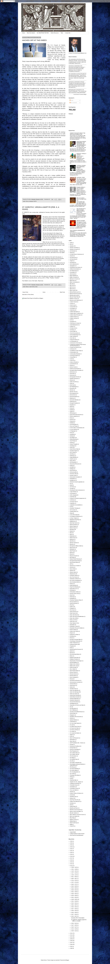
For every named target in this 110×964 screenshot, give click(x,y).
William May (72, 821)
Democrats (72, 375)
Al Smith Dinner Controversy (76, 254)
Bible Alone (72, 280)
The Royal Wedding (74, 768)
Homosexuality (73, 472)
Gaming (71, 436)
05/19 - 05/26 (74, 895)
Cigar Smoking (73, 336)
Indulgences (72, 480)
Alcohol (71, 255)
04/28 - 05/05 (74, 899)
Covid (71, 358)
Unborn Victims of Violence (76, 793)
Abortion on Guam (74, 249)
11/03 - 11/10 (74, 874)
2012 (71, 933)
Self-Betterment (73, 703)
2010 (71, 937)
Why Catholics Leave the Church (77, 814)
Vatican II (72, 798)
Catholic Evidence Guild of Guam (77, 833)
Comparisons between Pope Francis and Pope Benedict (78, 345)
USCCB (34, 201)
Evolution (72, 404)
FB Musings (72, 413)
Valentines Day (73, 796)
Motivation (72, 549)
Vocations (72, 803)
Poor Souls (72, 610)
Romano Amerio (73, 674)
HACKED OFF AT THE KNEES (34, 40)
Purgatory (72, 646)
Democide (72, 373)
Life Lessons (72, 509)
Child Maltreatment (74, 324)
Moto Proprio (73, 550)
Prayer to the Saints (74, 631)
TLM (71, 778)
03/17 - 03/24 (74, 908)
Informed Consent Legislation (76, 481)
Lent (71, 506)
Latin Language (73, 495)
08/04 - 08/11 (74, 878)
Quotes (71, 651)
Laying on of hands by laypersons (77, 498)
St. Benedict (72, 721)
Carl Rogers (72, 308)
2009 (71, 938)
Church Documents (74, 333)
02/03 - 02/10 (74, 923)
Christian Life (73, 328)
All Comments (74, 102)
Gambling (72, 434)
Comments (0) (47, 199)
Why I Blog (72, 817)
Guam (71, 447)
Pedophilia (72, 598)
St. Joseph (72, 731)
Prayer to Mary (73, 629)
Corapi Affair (72, 357)
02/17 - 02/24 (74, 914)
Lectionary (72, 500)
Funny (71, 432)
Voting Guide (73, 806)
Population (72, 624)
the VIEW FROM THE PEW (43, 32)
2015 (71, 861)
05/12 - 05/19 (74, 897)
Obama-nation (73, 572)
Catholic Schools (73, 318)
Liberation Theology (74, 508)
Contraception (73, 352)
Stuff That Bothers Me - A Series (77, 742)
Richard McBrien (73, 662)
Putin (71, 647)
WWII (71, 824)
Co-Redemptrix (73, 341)
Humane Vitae (73, 475)
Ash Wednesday (73, 270)
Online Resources (55, 32)
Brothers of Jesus (73, 298)
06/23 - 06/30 (74, 886)
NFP (71, 564)
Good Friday (72, 440)
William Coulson (73, 819)
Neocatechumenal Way (75, 560)
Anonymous (71, 65)
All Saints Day (73, 257)
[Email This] (54, 199)
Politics (71, 606)
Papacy (71, 583)
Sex (71, 706)
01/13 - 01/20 (74, 929)
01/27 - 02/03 (74, 925)
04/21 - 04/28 (74, 901)
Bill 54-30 (72, 288)
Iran (71, 483)
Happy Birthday (73, 457)
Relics (71, 656)
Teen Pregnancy (73, 751)
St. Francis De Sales (74, 728)
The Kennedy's (73, 756)
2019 (71, 854)
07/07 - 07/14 (74, 882)
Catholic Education (74, 311)
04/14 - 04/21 (74, 903)
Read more (40, 280)
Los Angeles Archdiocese (75, 516)
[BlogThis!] (56, 199)
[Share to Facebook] (59, 199)
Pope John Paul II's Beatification (77, 616)
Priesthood (72, 636)
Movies (71, 552)
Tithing (71, 776)
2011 (71, 935)
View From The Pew (74, 799)
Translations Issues (74, 788)
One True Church (73, 577)
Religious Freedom (74, 659)
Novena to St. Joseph (74, 565)
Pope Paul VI (73, 621)
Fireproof (72, 421)
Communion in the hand (75, 342)
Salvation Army (73, 688)
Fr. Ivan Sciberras (73, 429)
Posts (72, 100)
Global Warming (73, 439)
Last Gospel (72, 493)
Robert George (73, 667)
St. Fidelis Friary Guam (75, 726)
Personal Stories (73, 601)
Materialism (72, 536)
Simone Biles (73, 713)
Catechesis (72, 310)
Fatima (71, 411)
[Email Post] (52, 199)
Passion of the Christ (74, 593)
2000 (71, 946)
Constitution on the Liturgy (75, 350)
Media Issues (73, 537)
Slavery (71, 718)
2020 (71, 852)
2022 (71, 848)
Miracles (72, 544)
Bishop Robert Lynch (74, 292)
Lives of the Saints (74, 514)
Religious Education (74, 657)
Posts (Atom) (31, 294)
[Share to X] (57, 199)
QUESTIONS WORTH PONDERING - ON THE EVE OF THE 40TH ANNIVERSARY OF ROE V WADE (81, 144)
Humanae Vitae (73, 473)
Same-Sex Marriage (74, 692)
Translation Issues (74, 785)
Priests (71, 637)
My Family (72, 557)
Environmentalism (74, 396)
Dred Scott (72, 385)
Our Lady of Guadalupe (75, 580)
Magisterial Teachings (74, 519)
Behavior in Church (74, 278)
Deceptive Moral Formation (76, 370)
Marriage (31, 201)
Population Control (74, 626)
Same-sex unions (74, 693)
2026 (71, 841)
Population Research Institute (76, 628)
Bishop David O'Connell (75, 293)
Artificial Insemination (74, 269)
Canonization (73, 306)
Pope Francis (73, 613)
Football (71, 422)
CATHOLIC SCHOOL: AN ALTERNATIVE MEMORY (81, 166)
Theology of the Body (74, 775)
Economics (72, 388)
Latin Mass (72, 496)
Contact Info (67, 32)
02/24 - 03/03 (74, 912)
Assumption (72, 272)
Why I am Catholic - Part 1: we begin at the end (81, 199)
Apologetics (72, 265)
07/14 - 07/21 (74, 880)
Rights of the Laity (74, 665)
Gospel (71, 442)
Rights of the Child (74, 664)
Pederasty (72, 596)
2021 (71, 850)
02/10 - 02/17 (74, 916)
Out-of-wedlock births (74, 582)
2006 (71, 944)
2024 (71, 845)
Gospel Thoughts (73, 444)
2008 (71, 940)
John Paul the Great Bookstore (76, 835)
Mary (71, 532)
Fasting (71, 409)
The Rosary (72, 767)
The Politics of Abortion (75, 762)
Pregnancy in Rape (74, 634)
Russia (71, 678)
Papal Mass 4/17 (73, 588)
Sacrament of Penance (75, 680)
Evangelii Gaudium (74, 403)
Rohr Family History (74, 670)
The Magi (72, 757)
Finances (72, 419)
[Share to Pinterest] (61, 199)
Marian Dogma (73, 526)
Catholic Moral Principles (75, 315)
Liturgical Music (73, 511)
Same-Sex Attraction (74, 690)
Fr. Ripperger (73, 431)
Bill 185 (71, 283)
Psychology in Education (75, 641)
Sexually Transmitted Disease (76, 711)
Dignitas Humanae (74, 378)
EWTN (71, 406)
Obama (71, 570)
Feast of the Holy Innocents (76, 414)
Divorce (27, 201)
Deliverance (72, 372)
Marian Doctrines (73, 524)
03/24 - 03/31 (74, 906)
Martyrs (27, 286)
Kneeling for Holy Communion (76, 490)
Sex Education (73, 708)
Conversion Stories (74, 355)
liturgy (71, 513)
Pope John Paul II (74, 614)
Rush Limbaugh (73, 677)
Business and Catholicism (75, 300)
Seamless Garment (74, 700)
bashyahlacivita (72, 89)
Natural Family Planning (75, 559)
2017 (71, 858)
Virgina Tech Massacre (75, 801)
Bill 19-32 (72, 285)
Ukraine (71, 791)
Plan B (71, 605)
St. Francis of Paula (74, 729)
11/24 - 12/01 (74, 871)
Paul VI (71, 595)
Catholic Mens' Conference (76, 313)
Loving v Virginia (73, 518)
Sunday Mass (73, 747)
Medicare (72, 539)
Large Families (73, 491)
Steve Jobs (72, 741)
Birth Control (72, 290)
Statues (71, 734)
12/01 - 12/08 (74, 869)
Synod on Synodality (74, 749)
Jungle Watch (73, 832)
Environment (72, 394)
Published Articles (74, 644)
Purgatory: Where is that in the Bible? (81, 188)
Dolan (71, 383)
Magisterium (72, 521)
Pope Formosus (73, 611)
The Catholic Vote (74, 754)
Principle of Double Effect (75, 639)
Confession (72, 349)
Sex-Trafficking (73, 710)
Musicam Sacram (73, 555)
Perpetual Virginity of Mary (75, 600)
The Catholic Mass (74, 752)
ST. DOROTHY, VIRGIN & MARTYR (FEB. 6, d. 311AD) (78, 920)
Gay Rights (72, 437)
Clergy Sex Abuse (74, 339)
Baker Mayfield (73, 275)
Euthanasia (72, 401)
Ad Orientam (72, 251)
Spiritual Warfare (73, 720)
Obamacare (72, 573)
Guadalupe (72, 445)
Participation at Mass (74, 591)
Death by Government (74, 368)
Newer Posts (25, 292)
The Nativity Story (74, 759)
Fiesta (71, 417)
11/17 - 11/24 (74, 873)
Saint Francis (73, 685)
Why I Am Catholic (31, 32)
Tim (69, 59)
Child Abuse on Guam (74, 323)
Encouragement (73, 393)
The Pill (71, 761)
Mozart (71, 554)
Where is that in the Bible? (75, 811)
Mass (71, 534)
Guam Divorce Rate (74, 449)
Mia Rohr (72, 541)
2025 (71, 843)
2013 (71, 865)
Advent (71, 252)
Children (72, 326)
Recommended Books (75, 654)
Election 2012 (73, 391)
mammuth (57, 960)
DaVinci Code (73, 367)
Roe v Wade (72, 669)
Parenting (72, 590)
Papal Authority (73, 585)
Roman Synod (73, 672)
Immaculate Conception (75, 477)
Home (23, 32)
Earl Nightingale (73, 386)
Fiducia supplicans (74, 416)
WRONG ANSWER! (81, 220)
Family (71, 408)
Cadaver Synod (73, 301)
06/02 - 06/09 (74, 891)
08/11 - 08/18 (74, 876)
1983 (71, 242)
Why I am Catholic (74, 816)
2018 (71, 856)
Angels (71, 260)
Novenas (72, 567)
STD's (71, 736)
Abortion (72, 246)
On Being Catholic (74, 575)
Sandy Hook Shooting (74, 695)
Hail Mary (72, 454)
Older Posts (62, 292)
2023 (71, 846)
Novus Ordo (72, 568)
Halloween (72, 455)
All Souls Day (73, 259)
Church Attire (73, 331)
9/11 (71, 244)
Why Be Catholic (73, 813)
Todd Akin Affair (73, 780)
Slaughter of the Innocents (75, 716)
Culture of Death (73, 362)
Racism (71, 652)
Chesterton (72, 321)
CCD (71, 319)
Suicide (71, 744)
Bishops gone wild (74, 295)
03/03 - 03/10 (74, 910)
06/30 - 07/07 (74, 884)
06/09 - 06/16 (74, 890)
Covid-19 (72, 360)
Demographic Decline (74, 376)
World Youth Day (73, 822)
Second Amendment (74, 701)
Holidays (72, 468)
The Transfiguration (74, 772)
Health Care (72, 459)
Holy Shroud (72, 470)
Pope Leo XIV (73, 619)
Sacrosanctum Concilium (75, 682)
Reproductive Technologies (76, 660)
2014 (71, 863)
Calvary (71, 303)
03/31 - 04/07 (74, 905)
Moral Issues (72, 547)
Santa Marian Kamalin (75, 696)
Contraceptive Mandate (75, 353)
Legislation (72, 503)
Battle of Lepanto (73, 277)
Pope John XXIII (73, 618)
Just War (72, 488)
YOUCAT (72, 826)
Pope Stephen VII (74, 623)
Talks (62, 32)
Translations (72, 786)
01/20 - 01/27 (74, 927)
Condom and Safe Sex (75, 347)
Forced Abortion (73, 424)
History (71, 465)
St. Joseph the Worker (74, 733)
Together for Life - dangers (75, 781)
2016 (71, 860)
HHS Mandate (73, 462)
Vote (71, 804)
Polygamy (72, 608)
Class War (72, 338)
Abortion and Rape (74, 247)
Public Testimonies (74, 642)
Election (71, 390)
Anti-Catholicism (73, 264)
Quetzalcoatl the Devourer (75, 649)
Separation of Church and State (77, 705)
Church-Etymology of (74, 334)
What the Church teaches (75, 809)
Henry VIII (72, 460)
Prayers (71, 632)
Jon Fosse (72, 486)
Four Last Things (73, 426)
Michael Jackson (73, 542)
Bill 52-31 (72, 287)
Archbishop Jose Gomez (75, 267)
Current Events (73, 363)
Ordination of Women (74, 578)
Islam (71, 485)
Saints (36, 286)
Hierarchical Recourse (75, 463)
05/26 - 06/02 (74, 893)
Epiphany (72, 398)
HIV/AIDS (72, 467)
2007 (71, 942)
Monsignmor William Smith (76, 545)
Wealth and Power (74, 808)
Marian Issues (73, 527)
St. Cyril (71, 724)
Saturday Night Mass (74, 698)
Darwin (71, 365)
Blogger (67, 960)
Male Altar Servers (74, 523)
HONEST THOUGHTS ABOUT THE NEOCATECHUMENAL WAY (77, 134)
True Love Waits (73, 790)
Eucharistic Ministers (74, 399)
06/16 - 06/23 (74, 888)
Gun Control (72, 452)
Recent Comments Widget (81, 94)
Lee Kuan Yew (73, 501)
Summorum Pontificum (75, 746)
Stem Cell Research (74, 738)
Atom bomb (72, 274)
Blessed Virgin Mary (74, 297)
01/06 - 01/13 (74, 930)
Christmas (72, 329)
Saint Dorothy (32, 286)
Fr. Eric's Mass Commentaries (76, 427)
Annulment (72, 262)
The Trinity (72, 773)
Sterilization (72, 739)
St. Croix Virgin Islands (75, 723)
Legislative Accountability (75, 505)
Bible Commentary (74, 282)
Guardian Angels (73, 450)
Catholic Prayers (73, 316)
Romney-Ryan (73, 675)
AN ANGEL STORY (81, 177)
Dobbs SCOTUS (73, 381)
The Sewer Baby (73, 770)
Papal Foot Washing (74, 587)
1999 (71, 948)
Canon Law (72, 305)
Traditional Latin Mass (75, 783)
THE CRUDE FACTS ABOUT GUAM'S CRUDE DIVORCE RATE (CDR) (81, 210)
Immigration (72, 478)
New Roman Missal (74, 562)
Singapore (72, 715)
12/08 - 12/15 (74, 867)
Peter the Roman (73, 603)
